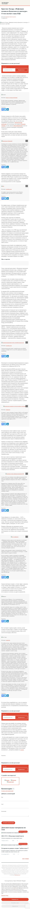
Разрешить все (15, 899)
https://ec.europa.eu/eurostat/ (11, 97)
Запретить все (15, 906)
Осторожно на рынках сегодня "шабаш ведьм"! (15, 848)
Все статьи (25, 858)
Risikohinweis (17, 875)
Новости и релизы (12, 16)
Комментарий (3, 811)
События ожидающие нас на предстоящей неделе (11, 838)
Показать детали (4, 895)
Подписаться (21, 69)
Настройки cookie (15, 902)
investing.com (9, 189)
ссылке (22, 749)
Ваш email (4, 67)
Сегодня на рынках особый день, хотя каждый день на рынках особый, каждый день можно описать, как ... (14, 851)
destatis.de (8, 409)
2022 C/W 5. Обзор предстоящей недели (12, 836)
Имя (2, 797)
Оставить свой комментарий (7, 790)
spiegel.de (8, 640)
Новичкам (7, 16)
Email (2, 804)
